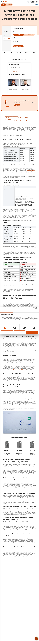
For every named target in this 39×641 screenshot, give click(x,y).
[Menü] (1, 1)
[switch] (14, 328)
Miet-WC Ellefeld (8, 119)
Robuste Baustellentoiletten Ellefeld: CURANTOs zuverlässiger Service (17, 120)
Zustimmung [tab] (6, 310)
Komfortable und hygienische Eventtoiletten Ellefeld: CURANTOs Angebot (17, 117)
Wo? (14, 37)
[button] (37, 2)
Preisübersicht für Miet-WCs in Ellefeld (11, 116)
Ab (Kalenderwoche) (16, 41)
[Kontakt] (28, 2)
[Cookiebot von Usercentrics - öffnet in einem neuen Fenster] (34, 308)
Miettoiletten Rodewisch (30, 170)
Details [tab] (19, 310)
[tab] (7, 28)
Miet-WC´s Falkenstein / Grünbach (19, 369)
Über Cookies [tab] (32, 310)
